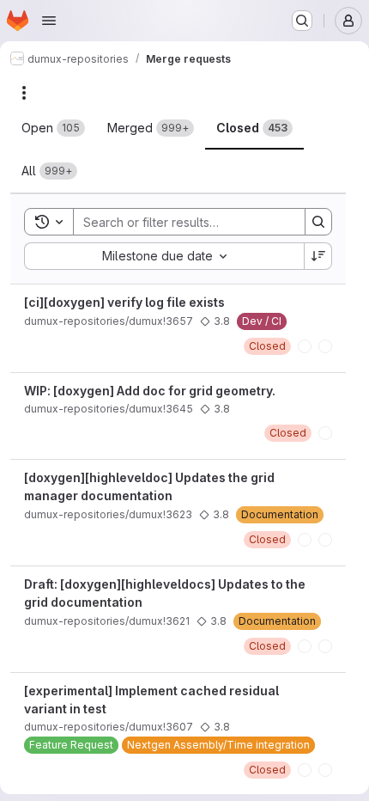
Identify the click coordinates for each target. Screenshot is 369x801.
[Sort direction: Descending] (318, 256)
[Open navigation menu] (49, 20)
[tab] (53, 128)
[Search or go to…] (302, 20)
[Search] (318, 221)
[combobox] (164, 256)
